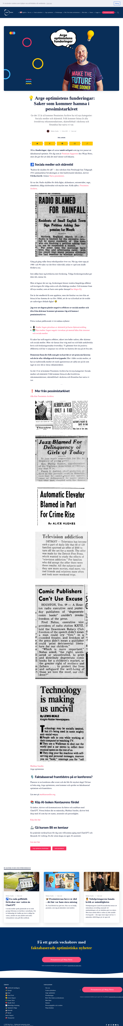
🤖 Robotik (8, 1010)
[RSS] (118, 1025)
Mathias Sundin (55, 131)
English (23, 12)
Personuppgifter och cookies (53, 1005)
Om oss (30, 12)
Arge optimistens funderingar (41, 848)
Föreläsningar (58, 12)
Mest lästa (84, 12)
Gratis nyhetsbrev (38, 12)
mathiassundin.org (47, 794)
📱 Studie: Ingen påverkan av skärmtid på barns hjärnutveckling (59, 327)
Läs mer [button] (49, 3)
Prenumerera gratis (108, 12)
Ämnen (91, 12)
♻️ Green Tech (10, 1000)
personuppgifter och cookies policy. (74, 965)
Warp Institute (49, 1008)
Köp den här (35, 819)
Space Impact (9, 1015)
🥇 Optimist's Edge (11, 1008)
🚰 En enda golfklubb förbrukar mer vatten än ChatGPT (18, 902)
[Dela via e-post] (74, 143)
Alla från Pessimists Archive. (42, 396)
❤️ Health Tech (10, 1003)
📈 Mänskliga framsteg (12, 1005)
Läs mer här (35, 842)
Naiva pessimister (56, 175)
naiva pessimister (59, 848)
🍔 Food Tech (9, 995)
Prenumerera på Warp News (61, 960)
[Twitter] (109, 1025)
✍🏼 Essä (7, 993)
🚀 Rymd (8, 1013)
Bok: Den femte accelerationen (72, 12)
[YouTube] (116, 1025)
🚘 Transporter (9, 1018)
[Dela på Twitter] (37, 143)
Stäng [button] (117, 3)
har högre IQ (76, 289)
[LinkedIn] (113, 1025)
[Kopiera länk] (87, 143)
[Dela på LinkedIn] (62, 143)
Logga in (97, 12)
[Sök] (118, 12)
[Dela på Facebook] (49, 143)
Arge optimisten (49, 12)
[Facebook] (106, 1025)
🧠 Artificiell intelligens (12, 988)
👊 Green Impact (10, 998)
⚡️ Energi (8, 990)
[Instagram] (111, 1025)
